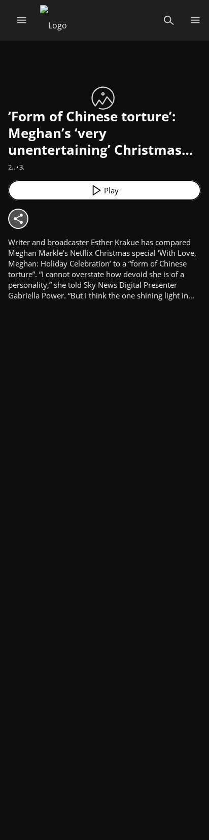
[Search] (169, 20)
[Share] (18, 219)
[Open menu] (21, 20)
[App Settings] (195, 20)
